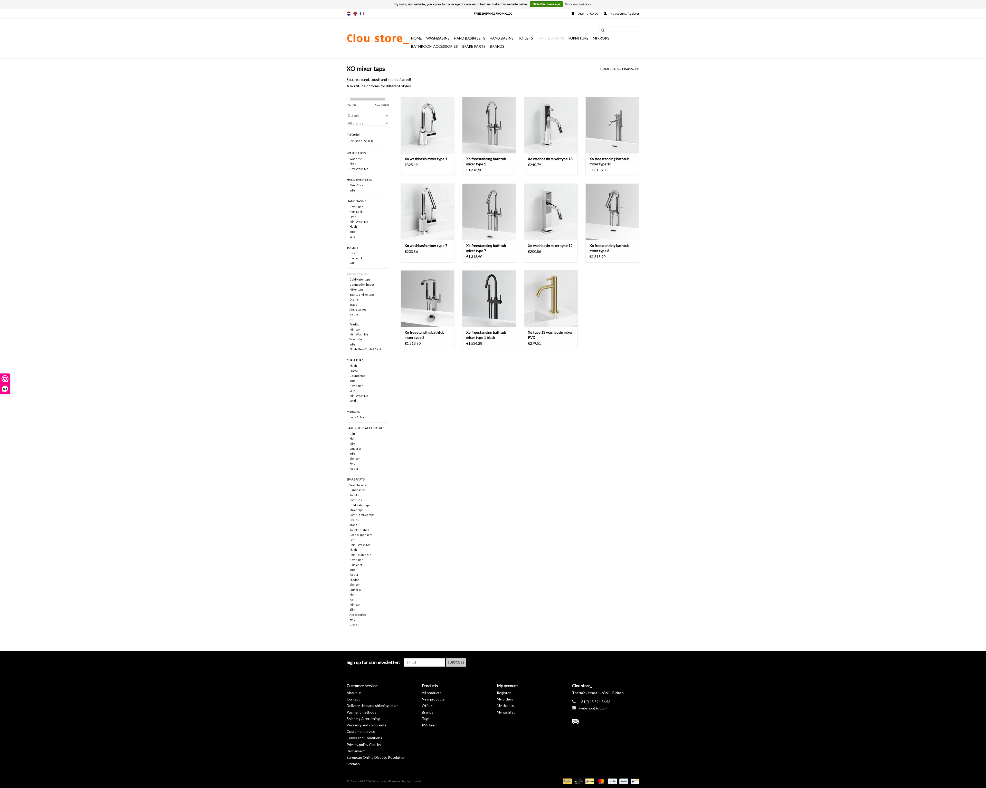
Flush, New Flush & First (365, 349)
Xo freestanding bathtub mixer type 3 (424, 335)
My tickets (505, 705)
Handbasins (357, 490)
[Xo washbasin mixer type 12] (551, 212)
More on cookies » (578, 4)
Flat (351, 438)
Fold (352, 463)
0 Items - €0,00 (588, 13)
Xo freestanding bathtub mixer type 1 (486, 161)
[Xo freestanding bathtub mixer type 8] (612, 212)
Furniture (578, 38)
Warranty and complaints (366, 725)
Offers (427, 705)
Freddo (354, 324)
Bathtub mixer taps (362, 294)
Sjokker (354, 458)
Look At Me (356, 417)
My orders (505, 699)
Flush (353, 226)
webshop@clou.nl (593, 708)
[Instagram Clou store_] (635, 662)
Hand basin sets (469, 38)
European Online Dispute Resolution (376, 757)
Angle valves (357, 309)
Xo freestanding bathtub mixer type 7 (486, 248)
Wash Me (355, 158)
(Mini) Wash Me (360, 544)
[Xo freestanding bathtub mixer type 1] (489, 125)
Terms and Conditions (364, 738)
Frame (353, 370)
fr (362, 14)
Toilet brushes (359, 530)
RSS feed (429, 725)
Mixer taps (356, 289)
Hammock (356, 211)
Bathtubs (355, 500)
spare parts (474, 46)
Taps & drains (550, 38)
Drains (354, 299)
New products (433, 699)
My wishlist (506, 712)
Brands (497, 46)
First (352, 163)
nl (349, 14)
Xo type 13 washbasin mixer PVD (550, 335)
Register (504, 692)
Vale (352, 236)
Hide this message (546, 4)
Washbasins (438, 38)
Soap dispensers (361, 534)
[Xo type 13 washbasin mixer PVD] (551, 298)
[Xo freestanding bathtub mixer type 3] (427, 298)
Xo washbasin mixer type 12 (550, 245)
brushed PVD (362, 141)
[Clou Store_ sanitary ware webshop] (378, 38)
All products (431, 692)
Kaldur (353, 314)
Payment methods (361, 712)
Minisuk (354, 329)
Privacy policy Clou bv (364, 744)
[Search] (600, 30)
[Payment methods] (566, 781)
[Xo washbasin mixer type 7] (427, 212)
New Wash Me (358, 168)
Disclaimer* (356, 751)
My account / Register (624, 13)
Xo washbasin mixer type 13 (550, 159)
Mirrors (601, 38)
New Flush (356, 206)
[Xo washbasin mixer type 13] (551, 125)
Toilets (525, 38)
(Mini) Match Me (360, 554)
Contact (353, 699)
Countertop (357, 375)
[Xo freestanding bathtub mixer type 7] (489, 212)
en (355, 14)
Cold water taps (360, 279)
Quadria (355, 448)
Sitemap (353, 764)
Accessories (357, 614)
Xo (637, 69)
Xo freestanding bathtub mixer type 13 (609, 161)
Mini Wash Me (358, 221)
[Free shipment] (606, 721)
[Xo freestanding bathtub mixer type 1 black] (489, 298)
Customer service (361, 731)
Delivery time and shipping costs (373, 705)
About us (354, 692)
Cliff (352, 433)
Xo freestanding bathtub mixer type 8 (609, 248)
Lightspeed (413, 781)
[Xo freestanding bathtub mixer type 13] (612, 125)
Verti (352, 400)
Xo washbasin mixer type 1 (426, 159)
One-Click (356, 185)
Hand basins (502, 38)
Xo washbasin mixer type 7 (426, 245)
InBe (352, 190)
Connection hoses (362, 284)
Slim (352, 443)
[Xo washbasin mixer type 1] (427, 125)
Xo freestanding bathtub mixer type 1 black (486, 335)
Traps (353, 304)
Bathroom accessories (434, 46)
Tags (426, 718)
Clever (354, 253)
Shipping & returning (363, 718)
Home (416, 38)
